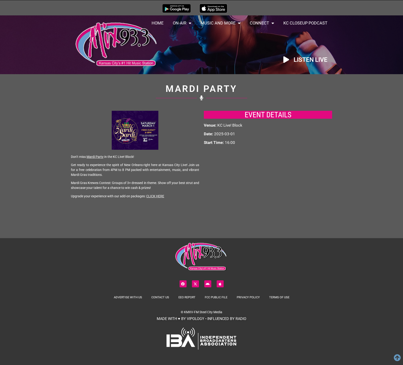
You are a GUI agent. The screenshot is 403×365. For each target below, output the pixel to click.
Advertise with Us (128, 297)
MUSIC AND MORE (218, 23)
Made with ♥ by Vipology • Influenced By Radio (201, 318)
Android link (177, 8)
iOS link (213, 8)
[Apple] (220, 283)
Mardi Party (95, 157)
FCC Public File (216, 297)
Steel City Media (210, 312)
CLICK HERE (155, 196)
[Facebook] (183, 283)
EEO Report (186, 297)
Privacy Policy (248, 297)
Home (157, 23)
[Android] (207, 283)
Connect (259, 23)
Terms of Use (279, 297)
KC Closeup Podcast (305, 23)
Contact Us (160, 297)
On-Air (179, 23)
